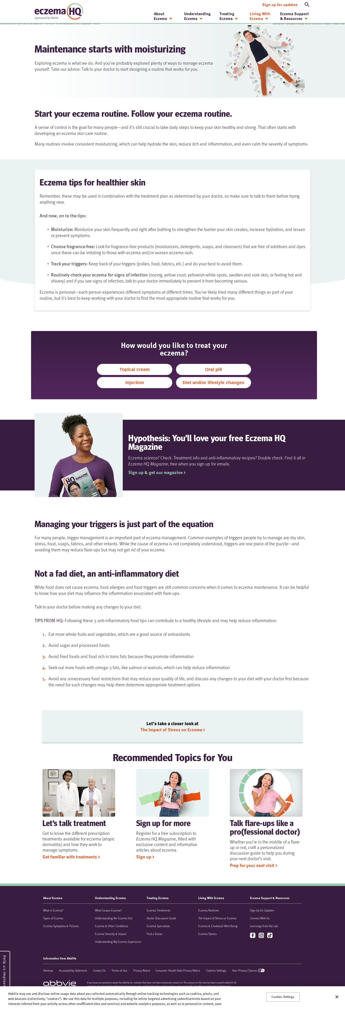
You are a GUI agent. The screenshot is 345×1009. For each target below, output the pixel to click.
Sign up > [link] (145, 857)
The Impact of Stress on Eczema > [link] (172, 729)
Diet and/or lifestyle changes (213, 382)
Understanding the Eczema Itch (113, 918)
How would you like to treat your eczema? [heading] (174, 347)
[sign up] (172, 793)
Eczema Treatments (158, 910)
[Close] (336, 996)
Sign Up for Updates (262, 910)
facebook (253, 935)
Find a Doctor (155, 933)
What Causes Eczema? (108, 910)
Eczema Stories (207, 933)
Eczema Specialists (158, 926)
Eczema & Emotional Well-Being (217, 926)
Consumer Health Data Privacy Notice (177, 970)
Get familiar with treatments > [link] (71, 857)
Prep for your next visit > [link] (253, 865)
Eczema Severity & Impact (110, 933)
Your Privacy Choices (244, 970)
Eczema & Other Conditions (111, 926)
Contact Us (99, 970)
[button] (307, 4)
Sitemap (48, 970)
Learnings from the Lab (264, 926)
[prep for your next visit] (266, 793)
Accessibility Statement (73, 970)
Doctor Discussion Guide (161, 918)
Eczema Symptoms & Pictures (61, 926)
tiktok (270, 935)
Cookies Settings (216, 970)
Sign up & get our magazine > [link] (156, 472)
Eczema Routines (208, 910)
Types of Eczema (53, 918)
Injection (134, 382)
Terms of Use (119, 970)
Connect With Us (259, 918)
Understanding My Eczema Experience (118, 941)
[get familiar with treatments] (78, 793)
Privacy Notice (141, 970)
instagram (262, 935)
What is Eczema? (53, 910)
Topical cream (134, 369)
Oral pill (213, 369)
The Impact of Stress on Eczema (217, 918)
